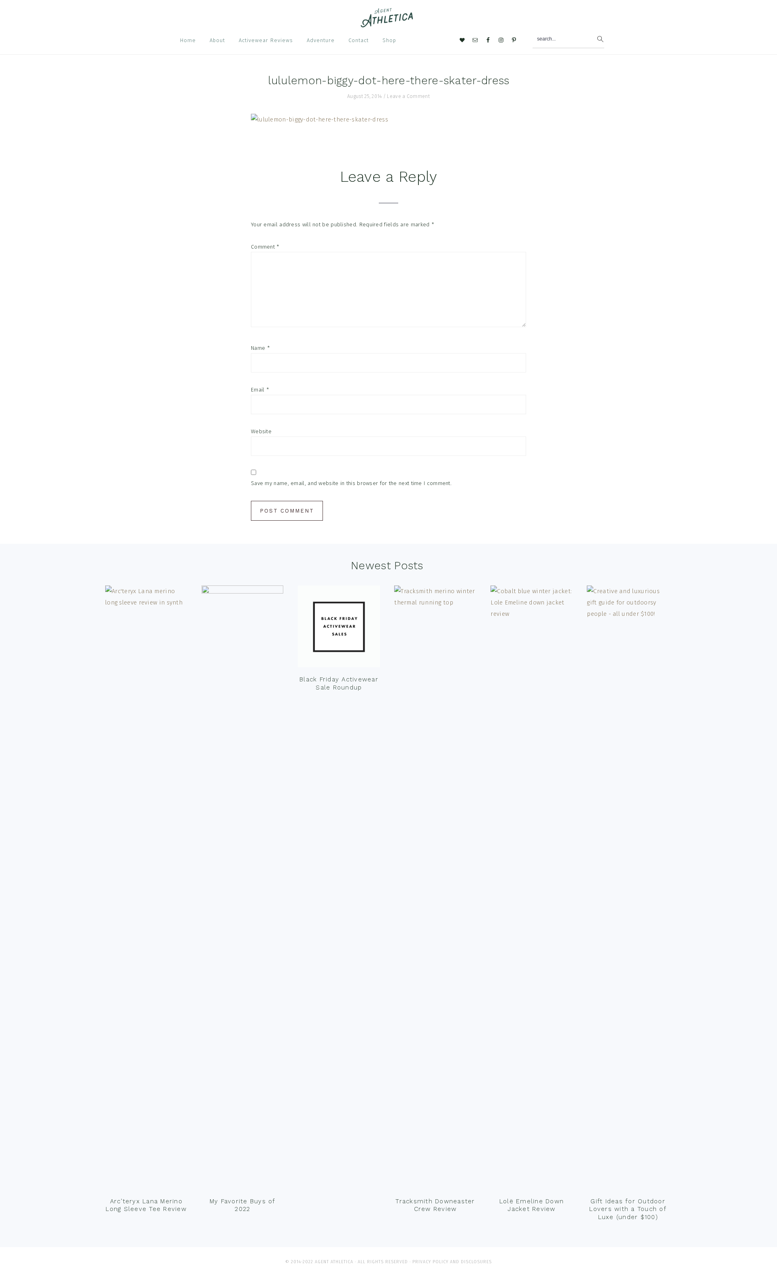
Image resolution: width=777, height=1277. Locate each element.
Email (260, 389)
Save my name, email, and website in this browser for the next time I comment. (351, 483)
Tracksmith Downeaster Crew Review (435, 1205)
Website (261, 431)
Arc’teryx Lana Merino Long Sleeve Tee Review (146, 1205)
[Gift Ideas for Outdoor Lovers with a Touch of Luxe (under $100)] (628, 889)
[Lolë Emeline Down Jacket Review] (531, 889)
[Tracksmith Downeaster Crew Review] (435, 889)
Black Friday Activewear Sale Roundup (338, 683)
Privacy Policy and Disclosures (452, 1261)
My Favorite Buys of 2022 (243, 1205)
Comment (265, 246)
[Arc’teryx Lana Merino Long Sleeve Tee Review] (146, 889)
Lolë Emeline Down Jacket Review (531, 1205)
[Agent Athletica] (388, 23)
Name (260, 348)
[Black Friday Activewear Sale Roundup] (339, 628)
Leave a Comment (408, 96)
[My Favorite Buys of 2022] (242, 889)
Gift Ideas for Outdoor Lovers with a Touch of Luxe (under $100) (628, 1209)
